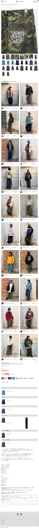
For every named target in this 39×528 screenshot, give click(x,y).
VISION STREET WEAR (5, 362)
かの (5, 302)
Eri (23, 218)
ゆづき (24, 107)
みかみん (5, 274)
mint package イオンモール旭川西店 (29, 163)
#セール (9, 4)
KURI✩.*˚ (5, 330)
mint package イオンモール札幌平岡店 (10, 191)
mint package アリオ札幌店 (9, 163)
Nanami (5, 107)
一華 (5, 246)
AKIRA (24, 246)
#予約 (5, 4)
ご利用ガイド (3, 520)
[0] (37, 1)
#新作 (2, 4)
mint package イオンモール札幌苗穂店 (29, 219)
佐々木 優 (24, 302)
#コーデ (16, 4)
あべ (23, 274)
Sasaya (24, 358)
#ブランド (12, 4)
